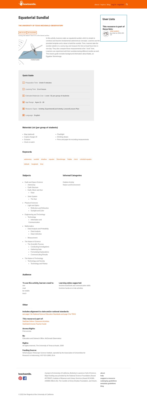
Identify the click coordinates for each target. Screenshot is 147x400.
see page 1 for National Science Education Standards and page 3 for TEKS (49, 314)
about (96, 5)
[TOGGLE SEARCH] (126, 4)
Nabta (69, 159)
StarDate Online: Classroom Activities (35, 321)
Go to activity (32, 32)
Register (120, 5)
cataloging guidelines (108, 381)
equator (51, 159)
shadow (44, 159)
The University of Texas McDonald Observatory (40, 25)
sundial (36, 159)
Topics (103, 5)
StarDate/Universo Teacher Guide (34, 324)
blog (102, 386)
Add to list (22, 32)
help (102, 376)
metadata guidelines (108, 383)
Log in (113, 5)
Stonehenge (60, 159)
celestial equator (86, 159)
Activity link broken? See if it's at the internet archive (33, 35)
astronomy (28, 159)
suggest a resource (107, 378)
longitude (35, 164)
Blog (108, 5)
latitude (26, 164)
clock (76, 159)
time (41, 164)
